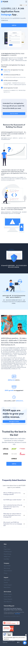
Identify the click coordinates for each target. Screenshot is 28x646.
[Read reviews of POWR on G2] (14, 628)
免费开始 (14, 25)
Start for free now (7, 71)
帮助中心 (19, 297)
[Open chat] (25, 643)
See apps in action (14, 421)
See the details (14, 113)
